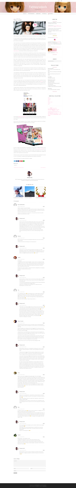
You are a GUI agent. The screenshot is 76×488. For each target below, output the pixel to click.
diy (56, 108)
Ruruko (18, 50)
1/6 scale (49, 108)
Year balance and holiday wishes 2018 (41, 197)
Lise (18, 290)
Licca (57, 110)
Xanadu (19, 257)
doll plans (57, 109)
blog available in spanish (40, 148)
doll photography (52, 109)
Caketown (49, 98)
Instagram (56, 37)
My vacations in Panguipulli (28, 197)
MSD (58, 111)
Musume (19, 236)
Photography (31, 13)
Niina (19, 372)
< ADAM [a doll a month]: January (19, 167)
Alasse (42, 81)
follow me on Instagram (22, 116)
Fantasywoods (38, 7)
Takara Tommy (52, 26)
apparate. (56, 52)
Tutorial (51, 114)
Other (14, 18)
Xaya (48, 104)
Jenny (55, 110)
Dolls (24, 13)
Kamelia (49, 99)
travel (49, 114)
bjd (51, 108)
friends (53, 110)
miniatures (50, 111)
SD (60, 112)
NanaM (19, 435)
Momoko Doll (54, 111)
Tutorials (44, 13)
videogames (59, 114)
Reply (43, 206)
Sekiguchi (57, 25)
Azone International (58, 26)
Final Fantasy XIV (50, 110)
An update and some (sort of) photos (18, 197)
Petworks (54, 25)
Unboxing (38, 13)
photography (50, 112)
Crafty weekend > (43, 167)
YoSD (49, 115)
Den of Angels (58, 41)
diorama (53, 108)
